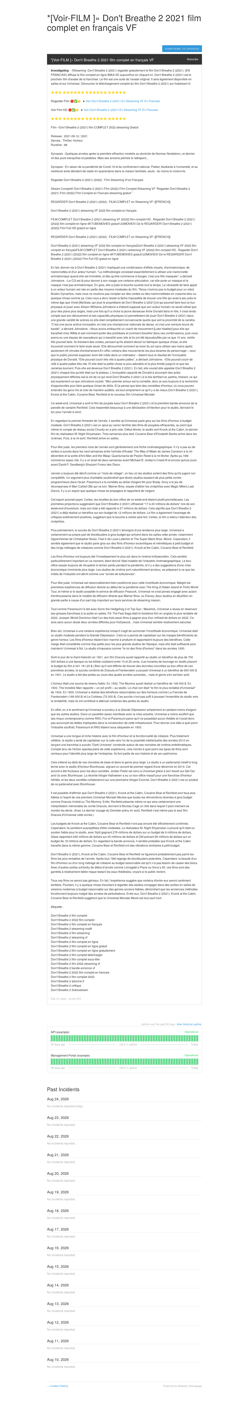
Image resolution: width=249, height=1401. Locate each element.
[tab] (51, 1038)
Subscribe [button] (192, 59)
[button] (182, 48)
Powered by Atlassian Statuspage (182, 1386)
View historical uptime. (189, 1024)
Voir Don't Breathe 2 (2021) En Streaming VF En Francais (123, 101)
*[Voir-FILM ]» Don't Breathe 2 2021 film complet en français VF (102, 59)
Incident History (57, 1386)
